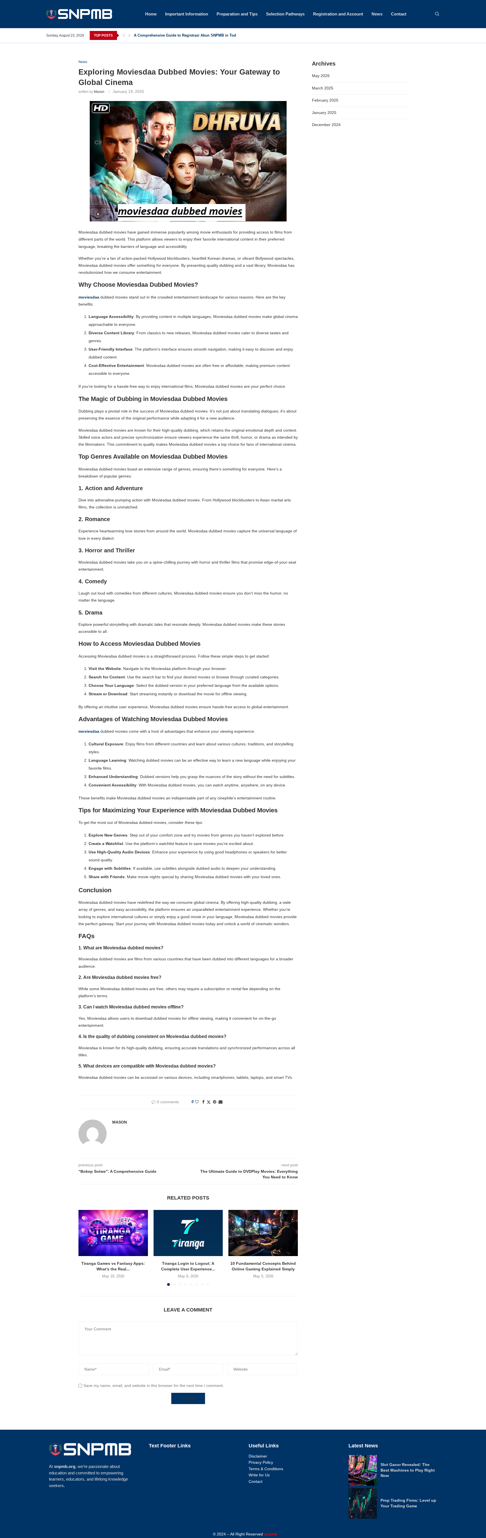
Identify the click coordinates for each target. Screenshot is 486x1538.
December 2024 (326, 124)
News (377, 14)
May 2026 (321, 75)
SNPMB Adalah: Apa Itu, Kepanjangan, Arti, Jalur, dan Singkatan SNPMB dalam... (205, 35)
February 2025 (325, 100)
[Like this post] (197, 1102)
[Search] (437, 14)
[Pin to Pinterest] (214, 1102)
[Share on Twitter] (209, 1102)
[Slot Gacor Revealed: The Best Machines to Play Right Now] (362, 1470)
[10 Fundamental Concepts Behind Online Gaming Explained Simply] (263, 1233)
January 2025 (324, 112)
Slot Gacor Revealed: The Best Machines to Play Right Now (408, 1470)
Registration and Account (338, 14)
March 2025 (322, 88)
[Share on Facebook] (203, 1102)
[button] (124, 35)
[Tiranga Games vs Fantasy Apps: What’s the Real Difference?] (113, 1233)
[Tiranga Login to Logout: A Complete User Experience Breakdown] (188, 1233)
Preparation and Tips (237, 14)
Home (151, 14)
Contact (398, 14)
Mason (99, 92)
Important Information (186, 14)
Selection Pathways (285, 14)
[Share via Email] (220, 1102)
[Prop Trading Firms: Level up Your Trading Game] (362, 1503)
